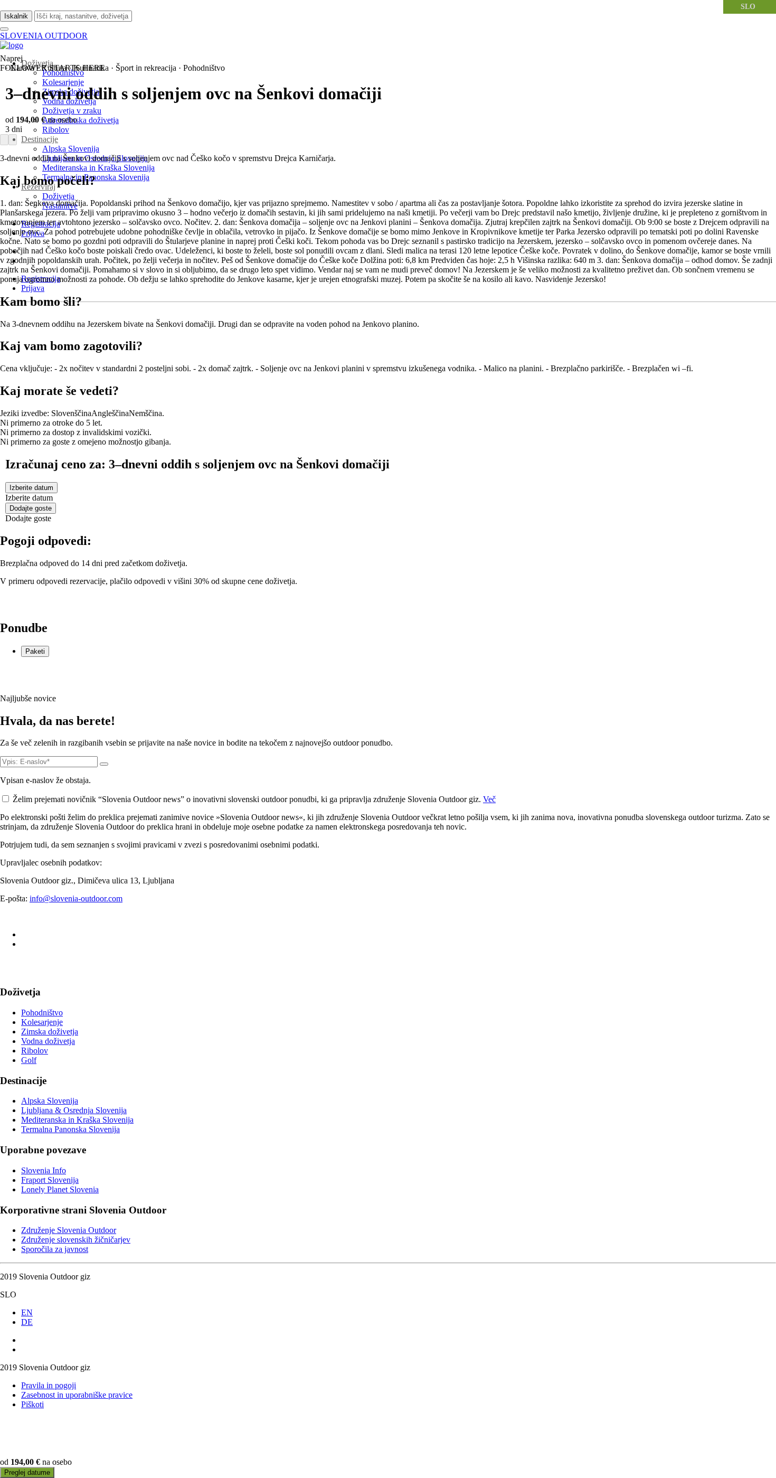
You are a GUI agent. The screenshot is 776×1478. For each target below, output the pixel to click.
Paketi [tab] (35, 651)
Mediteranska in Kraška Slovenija (98, 167)
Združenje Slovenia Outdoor (68, 1230)
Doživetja (58, 196)
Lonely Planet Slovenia (60, 1189)
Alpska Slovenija (70, 148)
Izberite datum (31, 488)
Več (489, 799)
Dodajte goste (31, 508)
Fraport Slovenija (50, 1179)
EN (27, 1312)
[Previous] (4, 139)
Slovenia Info (43, 1170)
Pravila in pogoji (48, 1385)
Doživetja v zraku (71, 110)
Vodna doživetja (48, 1041)
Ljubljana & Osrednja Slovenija (74, 1110)
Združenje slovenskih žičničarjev (75, 1239)
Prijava (32, 288)
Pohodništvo (42, 1012)
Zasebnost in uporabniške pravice (77, 1394)
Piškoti (32, 1404)
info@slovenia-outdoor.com (76, 898)
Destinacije (39, 139)
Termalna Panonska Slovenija (70, 1129)
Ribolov (55, 129)
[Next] (12, 139)
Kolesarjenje (63, 82)
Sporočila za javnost (54, 1249)
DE (27, 1321)
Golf (28, 1060)
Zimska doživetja (49, 1031)
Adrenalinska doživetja (80, 120)
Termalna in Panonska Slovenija (95, 177)
